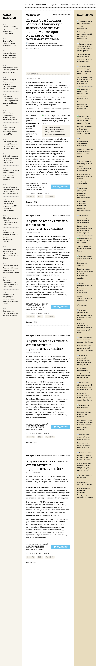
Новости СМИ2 (31, 202)
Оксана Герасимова (64, 15)
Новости (30, 197)
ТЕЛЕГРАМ (49, 197)
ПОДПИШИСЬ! (62, 187)
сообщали (30, 123)
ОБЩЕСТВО (33, 14)
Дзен (40, 197)
